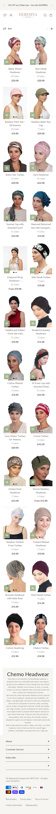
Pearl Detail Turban (41, 595)
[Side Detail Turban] (41, 258)
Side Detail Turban (41, 277)
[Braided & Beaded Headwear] (41, 311)
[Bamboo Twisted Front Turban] (15, 523)
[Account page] (11, 15)
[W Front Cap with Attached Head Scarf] (41, 364)
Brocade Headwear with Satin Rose (15, 597)
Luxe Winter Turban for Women (15, 438)
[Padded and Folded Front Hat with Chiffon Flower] (15, 311)
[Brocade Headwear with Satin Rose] (15, 576)
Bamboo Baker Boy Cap (41, 123)
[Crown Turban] (41, 417)
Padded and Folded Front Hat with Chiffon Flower (15, 332)
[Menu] (5, 15)
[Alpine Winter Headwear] (15, 50)
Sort (10, 28)
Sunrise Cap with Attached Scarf (15, 226)
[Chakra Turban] (41, 629)
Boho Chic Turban (15, 174)
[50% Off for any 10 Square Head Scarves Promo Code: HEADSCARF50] (28, 5)
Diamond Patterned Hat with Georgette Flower (41, 226)
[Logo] (28, 15)
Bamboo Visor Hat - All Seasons (15, 123)
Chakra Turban (41, 648)
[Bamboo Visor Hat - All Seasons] (15, 103)
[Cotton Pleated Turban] (15, 364)
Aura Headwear (41, 174)
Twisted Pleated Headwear (41, 544)
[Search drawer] (45, 15)
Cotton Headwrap (15, 648)
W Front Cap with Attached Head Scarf (41, 385)
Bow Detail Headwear (40, 70)
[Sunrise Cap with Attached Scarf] (15, 205)
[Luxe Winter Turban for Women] (15, 417)
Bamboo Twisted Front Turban (15, 544)
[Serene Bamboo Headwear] (41, 470)
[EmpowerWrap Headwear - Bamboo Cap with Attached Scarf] (15, 258)
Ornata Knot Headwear (15, 491)
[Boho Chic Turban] (15, 156)
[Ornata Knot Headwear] (15, 470)
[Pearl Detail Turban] (41, 576)
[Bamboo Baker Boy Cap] (41, 103)
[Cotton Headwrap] (15, 629)
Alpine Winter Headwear (15, 70)
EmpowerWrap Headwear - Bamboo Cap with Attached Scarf (15, 279)
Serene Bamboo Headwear (41, 491)
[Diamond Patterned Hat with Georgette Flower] (41, 205)
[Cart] (51, 15)
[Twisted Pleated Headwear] (41, 523)
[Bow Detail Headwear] (41, 50)
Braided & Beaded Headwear (41, 332)
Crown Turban (40, 436)
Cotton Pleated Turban (15, 385)
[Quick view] (7, 62)
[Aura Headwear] (41, 156)
